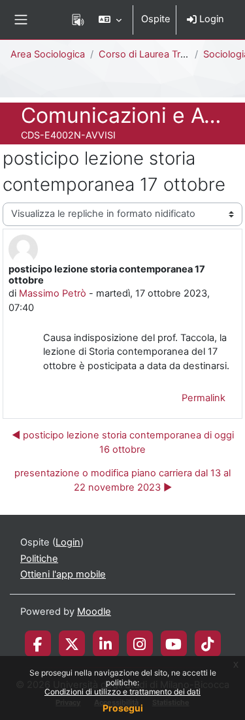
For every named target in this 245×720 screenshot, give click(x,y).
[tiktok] (207, 643)
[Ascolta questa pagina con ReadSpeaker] (78, 19)
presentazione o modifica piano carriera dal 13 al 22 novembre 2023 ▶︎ (122, 480)
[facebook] (37, 643)
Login (210, 19)
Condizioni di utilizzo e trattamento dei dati (122, 691)
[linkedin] (105, 643)
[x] (72, 643)
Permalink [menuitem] (203, 398)
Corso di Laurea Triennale (156, 54)
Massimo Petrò (52, 293)
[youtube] (173, 643)
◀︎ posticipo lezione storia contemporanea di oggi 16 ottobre (123, 442)
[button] (110, 19)
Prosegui (123, 707)
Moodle (94, 611)
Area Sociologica (47, 54)
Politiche (39, 559)
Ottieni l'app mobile (63, 574)
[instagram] (139, 643)
